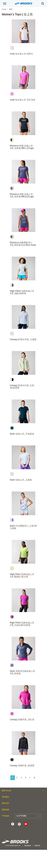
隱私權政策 (27, 845)
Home (4, 9)
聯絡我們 (37, 845)
